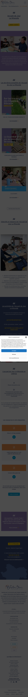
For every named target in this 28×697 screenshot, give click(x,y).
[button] (26, 337)
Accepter (14, 350)
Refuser (14, 354)
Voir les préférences (14, 358)
